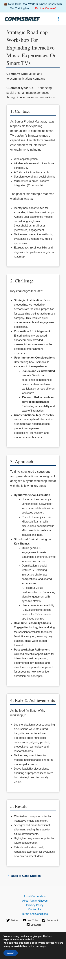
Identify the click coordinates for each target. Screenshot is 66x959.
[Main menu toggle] (58, 19)
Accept (10, 952)
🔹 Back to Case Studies (23, 875)
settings (40, 946)
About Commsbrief (35, 896)
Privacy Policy (34, 905)
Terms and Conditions (35, 913)
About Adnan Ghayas (35, 900)
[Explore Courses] (45, 8)
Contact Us (35, 909)
